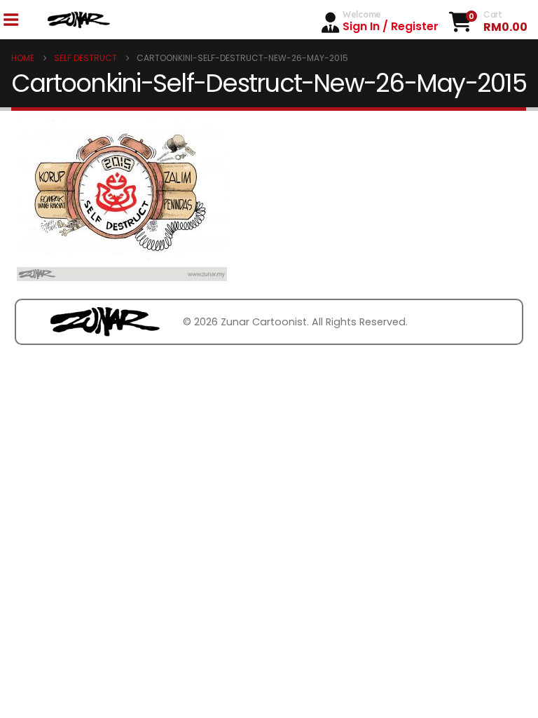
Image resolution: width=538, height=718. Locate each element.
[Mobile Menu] (10, 20)
